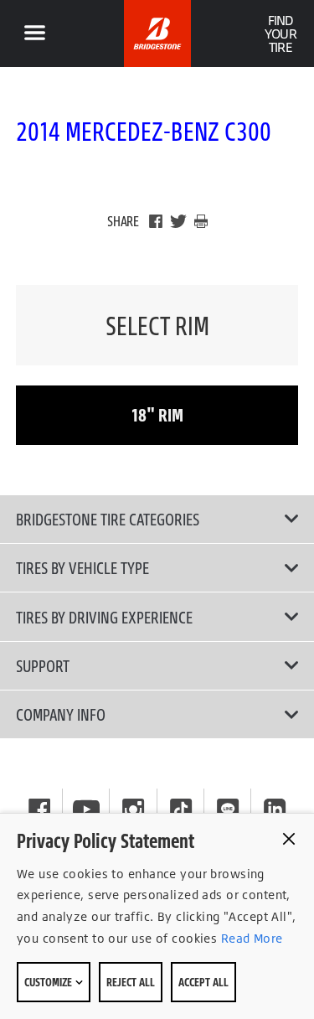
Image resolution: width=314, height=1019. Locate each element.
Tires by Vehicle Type (82, 567)
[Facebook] (156, 221)
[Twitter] (178, 221)
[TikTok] (180, 809)
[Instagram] (133, 809)
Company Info (61, 714)
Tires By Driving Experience (104, 617)
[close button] (289, 838)
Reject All (130, 982)
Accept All (203, 982)
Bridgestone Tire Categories (107, 519)
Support (42, 665)
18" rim (157, 414)
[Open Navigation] (34, 33)
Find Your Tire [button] (280, 33)
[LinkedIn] (274, 809)
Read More (249, 938)
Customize (49, 982)
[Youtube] (86, 809)
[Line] (227, 809)
